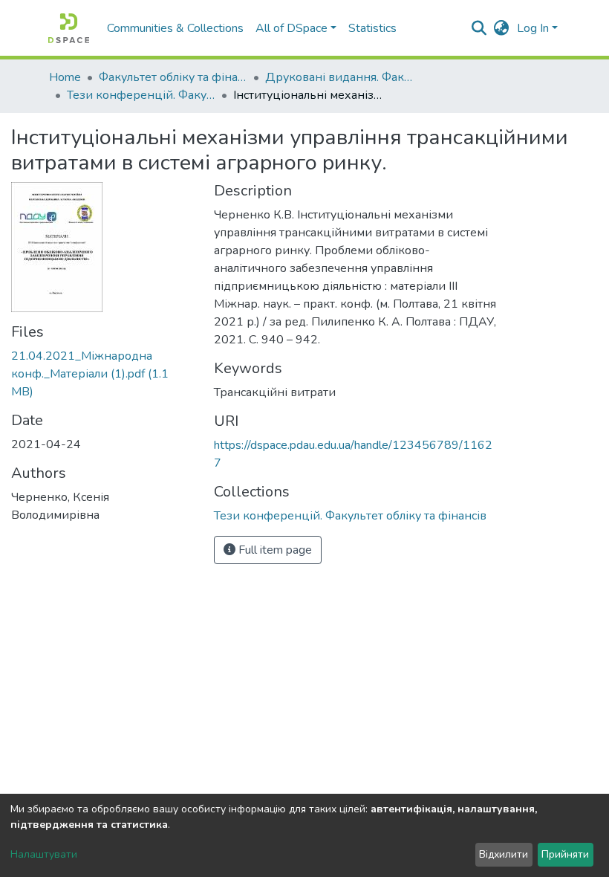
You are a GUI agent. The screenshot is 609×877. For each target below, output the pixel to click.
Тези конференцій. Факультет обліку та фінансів (141, 95)
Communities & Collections (175, 28)
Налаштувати (43, 854)
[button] (501, 28)
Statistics (372, 28)
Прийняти (565, 854)
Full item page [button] (273, 550)
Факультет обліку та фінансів (173, 77)
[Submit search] (479, 28)
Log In (533, 28)
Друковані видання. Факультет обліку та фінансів (339, 77)
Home (65, 77)
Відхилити (503, 854)
